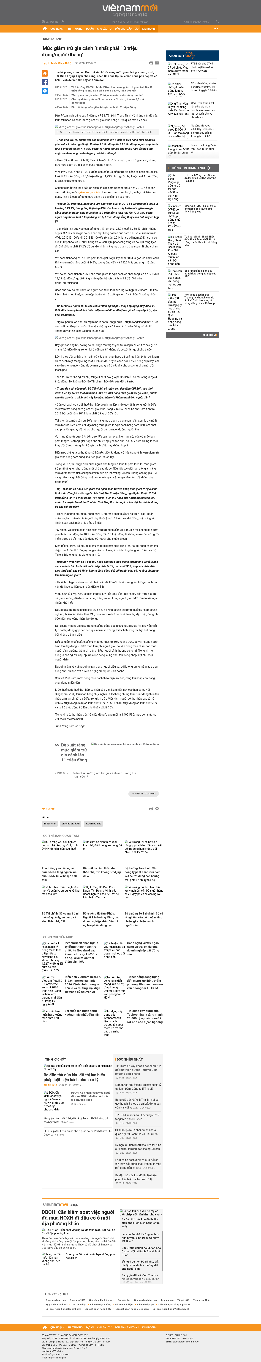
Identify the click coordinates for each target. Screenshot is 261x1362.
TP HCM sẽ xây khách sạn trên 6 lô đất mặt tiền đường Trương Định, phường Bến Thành (138, 1069)
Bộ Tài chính (50, 824)
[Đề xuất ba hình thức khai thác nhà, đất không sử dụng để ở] (102, 848)
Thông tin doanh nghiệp (190, 168)
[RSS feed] (63, 21)
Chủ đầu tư (104, 29)
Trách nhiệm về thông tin (54, 1357)
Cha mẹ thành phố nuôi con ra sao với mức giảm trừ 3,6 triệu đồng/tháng (108, 101)
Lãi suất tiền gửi (145, 1304)
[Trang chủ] (45, 29)
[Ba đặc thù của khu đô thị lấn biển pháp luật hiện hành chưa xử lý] (78, 1067)
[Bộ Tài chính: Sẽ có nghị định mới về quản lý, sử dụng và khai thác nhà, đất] (61, 894)
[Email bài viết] (156, 63)
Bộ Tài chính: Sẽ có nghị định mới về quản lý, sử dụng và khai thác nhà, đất (60, 917)
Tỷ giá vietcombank (57, 1304)
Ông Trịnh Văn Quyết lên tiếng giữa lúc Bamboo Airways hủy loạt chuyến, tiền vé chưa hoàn (203, 110)
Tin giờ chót (55, 1059)
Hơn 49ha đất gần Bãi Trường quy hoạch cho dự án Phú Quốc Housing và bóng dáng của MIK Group (199, 299)
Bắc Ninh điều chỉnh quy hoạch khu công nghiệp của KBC (200, 273)
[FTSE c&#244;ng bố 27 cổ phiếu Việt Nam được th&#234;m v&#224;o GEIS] (178, 70)
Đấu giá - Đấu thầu (126, 29)
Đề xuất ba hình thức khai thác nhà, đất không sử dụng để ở (102, 872)
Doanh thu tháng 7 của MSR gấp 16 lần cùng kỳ (203, 149)
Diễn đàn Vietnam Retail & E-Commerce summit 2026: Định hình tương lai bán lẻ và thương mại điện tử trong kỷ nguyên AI (83, 984)
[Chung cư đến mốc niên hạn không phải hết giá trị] (52, 1259)
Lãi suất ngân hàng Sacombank (63, 1309)
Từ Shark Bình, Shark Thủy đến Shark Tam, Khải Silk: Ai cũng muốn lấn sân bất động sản (200, 241)
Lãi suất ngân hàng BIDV (98, 1309)
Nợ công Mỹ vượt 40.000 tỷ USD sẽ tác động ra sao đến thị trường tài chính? (202, 131)
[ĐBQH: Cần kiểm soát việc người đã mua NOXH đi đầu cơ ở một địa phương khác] (54, 1101)
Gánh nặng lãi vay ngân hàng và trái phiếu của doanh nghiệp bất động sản (143, 948)
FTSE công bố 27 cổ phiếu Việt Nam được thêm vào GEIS (202, 67)
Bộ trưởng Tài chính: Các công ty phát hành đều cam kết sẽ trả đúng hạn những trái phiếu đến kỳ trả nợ (142, 874)
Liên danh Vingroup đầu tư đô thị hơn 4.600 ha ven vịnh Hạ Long (200, 178)
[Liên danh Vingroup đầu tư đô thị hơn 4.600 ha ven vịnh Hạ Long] (175, 187)
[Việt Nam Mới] (130, 10)
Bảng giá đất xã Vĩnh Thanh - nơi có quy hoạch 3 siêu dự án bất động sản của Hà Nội (138, 1103)
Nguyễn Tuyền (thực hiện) (56, 63)
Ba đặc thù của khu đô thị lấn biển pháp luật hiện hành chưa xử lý (74, 1077)
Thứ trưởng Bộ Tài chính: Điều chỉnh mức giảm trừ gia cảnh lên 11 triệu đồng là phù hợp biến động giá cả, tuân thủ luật (111, 89)
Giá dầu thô (124, 1300)
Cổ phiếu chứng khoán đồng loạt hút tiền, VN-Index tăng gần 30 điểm (204, 87)
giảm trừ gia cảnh (89, 192)
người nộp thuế (93, 824)
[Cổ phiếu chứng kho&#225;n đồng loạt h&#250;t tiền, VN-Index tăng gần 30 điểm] (178, 89)
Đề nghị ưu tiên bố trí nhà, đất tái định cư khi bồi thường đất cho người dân (140, 1265)
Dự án (90, 29)
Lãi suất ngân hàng (100, 1304)
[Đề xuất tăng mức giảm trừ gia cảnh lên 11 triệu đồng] (125, 752)
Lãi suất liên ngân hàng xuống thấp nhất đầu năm (82, 1012)
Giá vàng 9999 (77, 1300)
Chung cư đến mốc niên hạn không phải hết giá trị (90, 1256)
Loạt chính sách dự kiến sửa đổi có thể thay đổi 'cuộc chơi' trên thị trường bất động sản (138, 1163)
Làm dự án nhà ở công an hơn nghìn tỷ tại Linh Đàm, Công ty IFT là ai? (140, 1238)
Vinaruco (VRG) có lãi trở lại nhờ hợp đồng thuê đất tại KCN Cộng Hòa (200, 208)
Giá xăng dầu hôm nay (101, 1300)
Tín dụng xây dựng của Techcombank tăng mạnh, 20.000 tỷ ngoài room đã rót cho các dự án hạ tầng (145, 1016)
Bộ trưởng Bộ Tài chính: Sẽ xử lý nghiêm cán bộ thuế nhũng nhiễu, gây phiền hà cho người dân (144, 919)
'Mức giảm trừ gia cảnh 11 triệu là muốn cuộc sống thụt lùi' (107, 95)
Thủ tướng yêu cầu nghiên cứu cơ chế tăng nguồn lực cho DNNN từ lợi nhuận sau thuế (59, 874)
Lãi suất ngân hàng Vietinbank (132, 1309)
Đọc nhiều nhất (130, 1059)
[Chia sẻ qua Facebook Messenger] (45, 91)
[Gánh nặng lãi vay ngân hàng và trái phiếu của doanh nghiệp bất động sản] (114, 957)
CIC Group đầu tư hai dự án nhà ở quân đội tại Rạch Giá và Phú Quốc (141, 1251)
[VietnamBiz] (181, 55)
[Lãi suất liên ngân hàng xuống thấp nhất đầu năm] (52, 1023)
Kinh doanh (149, 29)
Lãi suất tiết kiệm (124, 1304)
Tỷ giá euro (167, 1300)
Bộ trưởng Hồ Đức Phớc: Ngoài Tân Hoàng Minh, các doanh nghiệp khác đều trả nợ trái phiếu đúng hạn (101, 919)
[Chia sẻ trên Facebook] (45, 82)
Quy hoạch (57, 29)
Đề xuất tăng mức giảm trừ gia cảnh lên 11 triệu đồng (103, 107)
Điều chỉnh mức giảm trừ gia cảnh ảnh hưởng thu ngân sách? (104, 775)
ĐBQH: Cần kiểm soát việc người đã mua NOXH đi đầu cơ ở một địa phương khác (91, 1096)
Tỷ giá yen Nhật (201, 1300)
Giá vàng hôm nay (56, 1300)
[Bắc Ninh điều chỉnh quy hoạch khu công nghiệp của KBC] (175, 279)
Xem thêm (209, 335)
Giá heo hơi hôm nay (145, 1300)
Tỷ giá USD (183, 1300)
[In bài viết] (150, 63)
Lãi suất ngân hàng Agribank (174, 1304)
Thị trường (75, 29)
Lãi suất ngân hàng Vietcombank (171, 1309)
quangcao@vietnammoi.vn (185, 1342)
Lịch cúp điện (79, 1304)
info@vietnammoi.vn (58, 1354)
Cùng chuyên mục (58, 937)
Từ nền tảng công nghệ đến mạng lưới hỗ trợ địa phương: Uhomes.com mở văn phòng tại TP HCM (145, 982)
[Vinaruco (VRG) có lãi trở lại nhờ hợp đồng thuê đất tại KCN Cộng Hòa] (175, 217)
